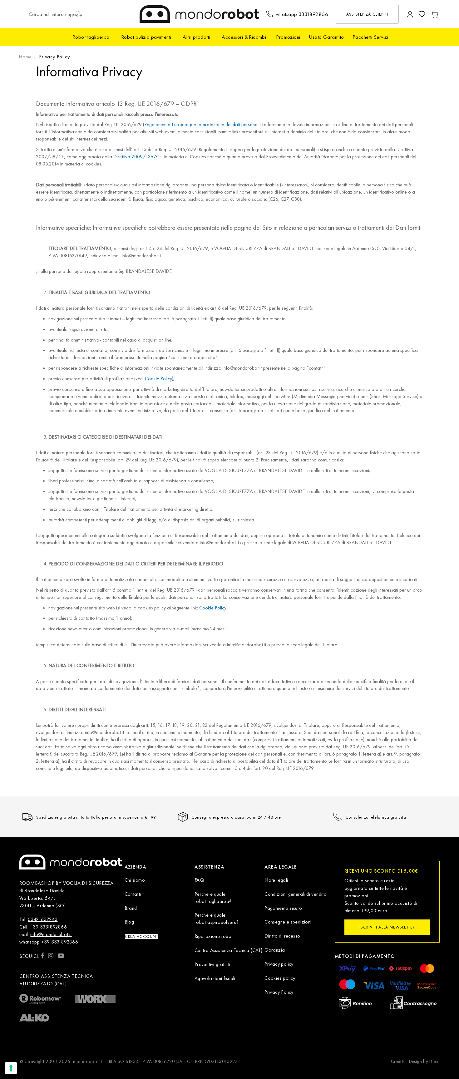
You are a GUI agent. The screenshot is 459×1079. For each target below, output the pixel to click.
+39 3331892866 (48, 927)
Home (25, 56)
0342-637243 (42, 919)
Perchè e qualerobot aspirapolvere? (217, 918)
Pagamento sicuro (283, 908)
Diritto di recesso (282, 936)
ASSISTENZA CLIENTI (367, 14)
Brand (131, 908)
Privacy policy (279, 964)
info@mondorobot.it (51, 934)
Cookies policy (279, 978)
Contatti (133, 894)
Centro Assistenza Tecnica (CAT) (228, 950)
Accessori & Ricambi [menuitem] (244, 36)
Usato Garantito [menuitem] (326, 36)
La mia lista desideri (422, 14)
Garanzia (274, 950)
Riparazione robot (214, 936)
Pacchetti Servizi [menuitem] (370, 36)
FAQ (199, 880)
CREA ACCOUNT (142, 936)
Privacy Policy (279, 992)
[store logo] (200, 14)
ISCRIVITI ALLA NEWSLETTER (387, 927)
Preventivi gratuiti (212, 964)
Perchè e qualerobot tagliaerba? (213, 897)
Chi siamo (135, 880)
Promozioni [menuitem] (288, 36)
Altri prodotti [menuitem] (196, 36)
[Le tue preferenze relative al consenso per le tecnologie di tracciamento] (11, 1068)
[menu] (229, 37)
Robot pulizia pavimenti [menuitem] (146, 36)
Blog (129, 922)
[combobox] (58, 14)
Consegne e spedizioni (287, 922)
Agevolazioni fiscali (215, 978)
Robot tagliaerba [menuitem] (91, 36)
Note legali (276, 880)
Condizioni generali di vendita (295, 894)
